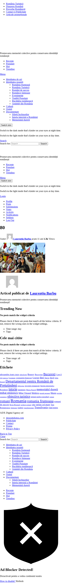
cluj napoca (4, 378)
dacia (47, 378)
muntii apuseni (45, 393)
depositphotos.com (15, 418)
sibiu (33, 405)
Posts (8, 204)
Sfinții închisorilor (20, 114)
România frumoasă (21, 84)
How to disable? (7, 581)
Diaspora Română (14, 6)
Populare (10, 63)
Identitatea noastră (14, 82)
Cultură (9, 106)
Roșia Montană (15, 405)
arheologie (23, 374)
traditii (20, 408)
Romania (18, 400)
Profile (9, 201)
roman (52, 397)
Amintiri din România (22, 103)
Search (44, 144)
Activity (10, 212)
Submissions (12, 206)
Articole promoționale (16, 14)
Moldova (35, 393)
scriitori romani (26, 405)
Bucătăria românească (22, 101)
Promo (9, 426)
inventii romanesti (32, 386)
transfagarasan (29, 408)
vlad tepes (53, 407)
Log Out (10, 220)
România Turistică (14, 3)
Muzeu (53, 393)
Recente (10, 61)
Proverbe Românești (15, 9)
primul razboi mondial (40, 397)
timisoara (14, 408)
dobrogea (21, 386)
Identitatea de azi (14, 79)
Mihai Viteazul (25, 393)
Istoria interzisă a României (25, 117)
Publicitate (11, 420)
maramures (22, 390)
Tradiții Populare (20, 98)
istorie (13, 389)
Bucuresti (49, 374)
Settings (10, 217)
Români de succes (20, 90)
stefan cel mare (43, 404)
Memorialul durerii (21, 120)
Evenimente (17, 95)
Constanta (12, 378)
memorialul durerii (47, 389)
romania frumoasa (40, 401)
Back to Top (6, 434)
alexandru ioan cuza (9, 374)
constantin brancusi (24, 378)
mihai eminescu (9, 392)
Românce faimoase (21, 93)
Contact (9, 423)
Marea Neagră (31, 390)
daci (42, 377)
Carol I (59, 374)
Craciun (36, 378)
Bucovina (39, 375)
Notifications (12, 215)
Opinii (9, 109)
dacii (52, 378)
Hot (8, 66)
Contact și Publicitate (16, 12)
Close (2, 436)
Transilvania (41, 407)
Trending (10, 69)
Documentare (12, 111)
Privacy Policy (13, 428)
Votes (8, 209)
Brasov (31, 374)
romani (5, 401)
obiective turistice (18, 396)
